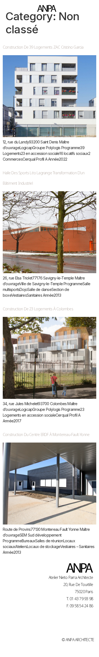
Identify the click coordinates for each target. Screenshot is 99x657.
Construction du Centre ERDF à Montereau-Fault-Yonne (46, 434)
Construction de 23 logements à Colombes (38, 308)
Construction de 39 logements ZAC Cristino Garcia (43, 47)
